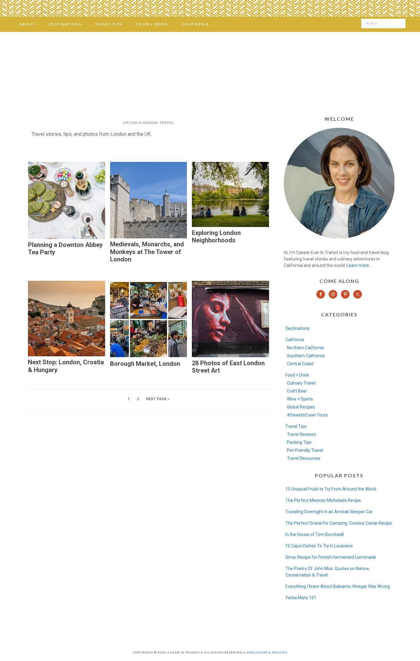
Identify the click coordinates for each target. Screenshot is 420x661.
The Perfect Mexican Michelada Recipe (323, 500)
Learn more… (359, 265)
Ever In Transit (210, 72)
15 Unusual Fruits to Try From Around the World (330, 489)
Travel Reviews (301, 434)
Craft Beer (297, 391)
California (294, 339)
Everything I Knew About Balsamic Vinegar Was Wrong (337, 586)
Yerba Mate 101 (300, 597)
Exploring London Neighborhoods (216, 236)
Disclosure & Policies (267, 652)
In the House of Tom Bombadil (314, 534)
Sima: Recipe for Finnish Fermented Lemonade (330, 557)
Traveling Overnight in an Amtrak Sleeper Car (329, 511)
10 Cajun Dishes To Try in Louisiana (319, 545)
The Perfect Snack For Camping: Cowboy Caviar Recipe (338, 523)
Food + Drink (297, 375)
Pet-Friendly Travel (305, 450)
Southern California (306, 355)
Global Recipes (301, 407)
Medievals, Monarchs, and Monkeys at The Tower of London (147, 252)
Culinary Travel (301, 383)
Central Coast (300, 363)
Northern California (305, 347)
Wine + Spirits (300, 399)
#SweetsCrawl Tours (307, 415)
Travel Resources (303, 458)
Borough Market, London (145, 363)
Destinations (297, 328)
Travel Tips (296, 426)
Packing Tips (299, 442)
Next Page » (157, 399)
